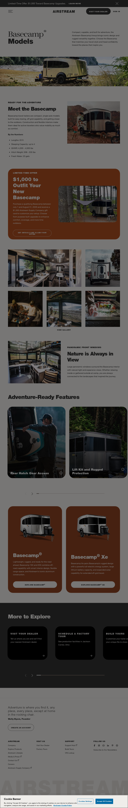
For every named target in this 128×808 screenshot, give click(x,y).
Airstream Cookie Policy (62, 805)
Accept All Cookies (104, 801)
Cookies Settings (85, 801)
